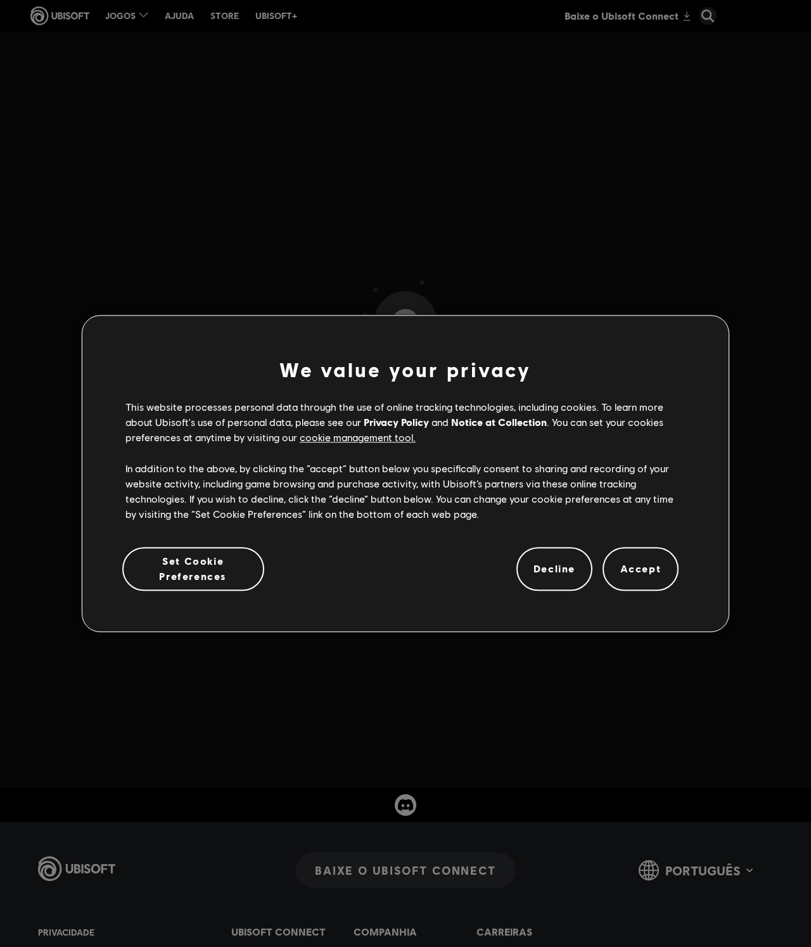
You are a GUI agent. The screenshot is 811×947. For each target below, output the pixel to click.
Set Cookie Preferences (193, 568)
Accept (640, 569)
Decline (554, 569)
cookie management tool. (358, 438)
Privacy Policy (396, 422)
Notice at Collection (499, 422)
